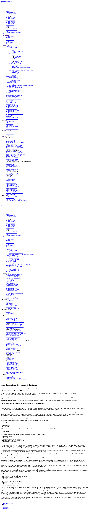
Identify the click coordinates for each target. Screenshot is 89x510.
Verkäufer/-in (14, 66)
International (6, 94)
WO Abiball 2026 (10, 174)
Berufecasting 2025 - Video (12, 190)
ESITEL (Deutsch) (10, 100)
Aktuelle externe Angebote (12, 105)
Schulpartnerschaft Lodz (11, 111)
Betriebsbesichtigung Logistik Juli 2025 (15, 147)
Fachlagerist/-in (15, 52)
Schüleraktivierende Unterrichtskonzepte (15, 15)
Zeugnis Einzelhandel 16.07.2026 (13, 151)
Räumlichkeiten (9, 125)
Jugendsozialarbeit (7, 130)
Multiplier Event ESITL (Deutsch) (13, 97)
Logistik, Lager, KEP (13, 47)
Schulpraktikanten (10, 40)
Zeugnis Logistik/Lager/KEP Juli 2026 (14, 145)
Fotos (4, 136)
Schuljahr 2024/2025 (10, 18)
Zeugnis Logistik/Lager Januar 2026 (14, 146)
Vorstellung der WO (13, 77)
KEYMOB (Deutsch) (11, 102)
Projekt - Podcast (15, 62)
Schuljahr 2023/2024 (10, 20)
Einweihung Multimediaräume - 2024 (14, 193)
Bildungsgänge (6, 45)
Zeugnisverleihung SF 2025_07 (13, 157)
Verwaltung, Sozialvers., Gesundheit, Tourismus (16, 200)
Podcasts (8, 135)
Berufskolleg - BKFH (11, 82)
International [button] (6, 273)
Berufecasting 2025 (10, 189)
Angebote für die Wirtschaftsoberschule (14, 114)
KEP (13, 50)
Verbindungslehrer (10, 121)
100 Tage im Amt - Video (11, 188)
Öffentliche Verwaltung (17, 73)
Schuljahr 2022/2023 (10, 21)
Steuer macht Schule (10, 140)
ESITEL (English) (10, 101)
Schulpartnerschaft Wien (11, 109)
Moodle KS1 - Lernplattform (12, 126)
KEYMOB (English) (10, 104)
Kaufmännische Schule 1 (8, 503)
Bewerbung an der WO (14, 78)
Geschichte (8, 26)
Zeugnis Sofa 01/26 (10, 170)
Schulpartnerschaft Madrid (12, 107)
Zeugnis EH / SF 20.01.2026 (12, 156)
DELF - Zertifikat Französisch (15, 89)
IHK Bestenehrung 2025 (11, 185)
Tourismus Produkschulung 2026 (13, 166)
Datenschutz (6, 508)
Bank (13, 55)
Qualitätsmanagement (11, 13)
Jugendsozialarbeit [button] (7, 309)
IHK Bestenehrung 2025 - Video (13, 186)
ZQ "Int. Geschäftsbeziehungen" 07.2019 (15, 142)
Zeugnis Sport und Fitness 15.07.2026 (14, 152)
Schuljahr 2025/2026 (10, 17)
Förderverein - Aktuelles (11, 30)
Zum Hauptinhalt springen (6, 1)
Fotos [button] (4, 315)
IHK (7, 31)
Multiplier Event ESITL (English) (13, 99)
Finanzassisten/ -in (18, 57)
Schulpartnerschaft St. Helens (12, 110)
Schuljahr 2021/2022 (10, 22)
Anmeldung (8, 92)
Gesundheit (14, 71)
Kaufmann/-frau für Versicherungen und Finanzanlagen (26, 60)
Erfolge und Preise (10, 25)
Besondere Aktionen (10, 12)
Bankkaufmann (17, 56)
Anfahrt (5, 505)
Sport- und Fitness (16, 68)
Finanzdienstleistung (10, 198)
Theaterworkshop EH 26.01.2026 (13, 155)
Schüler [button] (5, 299)
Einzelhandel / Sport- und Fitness (16, 63)
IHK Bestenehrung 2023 (11, 149)
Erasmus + (8, 116)
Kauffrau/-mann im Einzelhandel (19, 65)
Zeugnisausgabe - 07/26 (11, 139)
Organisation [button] (6, 238)
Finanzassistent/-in (18, 61)
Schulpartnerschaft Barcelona (12, 106)
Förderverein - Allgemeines (12, 28)
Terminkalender (9, 42)
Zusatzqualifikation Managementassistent (21, 67)
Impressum (5, 507)
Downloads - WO (13, 81)
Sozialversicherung (16, 72)
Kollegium (8, 38)
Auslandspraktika (10, 115)
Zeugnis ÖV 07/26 (10, 162)
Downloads (5, 195)
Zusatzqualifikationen (11, 86)
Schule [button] (4, 213)
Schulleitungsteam (10, 36)
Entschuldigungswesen (11, 127)
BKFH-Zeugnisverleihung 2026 (13, 173)
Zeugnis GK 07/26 (10, 164)
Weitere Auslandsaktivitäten (12, 119)
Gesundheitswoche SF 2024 (12, 160)
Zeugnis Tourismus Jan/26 (12, 169)
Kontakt (8, 132)
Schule (4, 10)
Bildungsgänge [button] (6, 248)
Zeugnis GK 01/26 (10, 168)
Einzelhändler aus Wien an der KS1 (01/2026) (16, 154)
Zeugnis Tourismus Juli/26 (12, 165)
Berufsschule (9, 46)
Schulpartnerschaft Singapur (12, 112)
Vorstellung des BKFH (14, 84)
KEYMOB (8, 176)
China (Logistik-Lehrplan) (12, 117)
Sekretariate (8, 37)
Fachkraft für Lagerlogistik (17, 51)
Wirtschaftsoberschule (11, 76)
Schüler (5, 120)
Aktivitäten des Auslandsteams (13, 96)
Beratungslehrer (9, 124)
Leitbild (8, 11)
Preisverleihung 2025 (10, 179)
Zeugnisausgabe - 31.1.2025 (12, 141)
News (4, 33)
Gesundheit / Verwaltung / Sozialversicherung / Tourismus (21, 70)
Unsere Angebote (10, 134)
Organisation (6, 35)
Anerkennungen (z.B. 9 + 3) (12, 129)
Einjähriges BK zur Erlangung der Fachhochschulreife (21, 85)
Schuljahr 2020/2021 (10, 23)
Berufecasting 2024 (10, 194)
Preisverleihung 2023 (10, 180)
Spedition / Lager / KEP (11, 196)
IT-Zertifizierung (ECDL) (14, 91)
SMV (7, 122)
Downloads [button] (5, 374)
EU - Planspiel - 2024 (11, 191)
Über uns (8, 131)
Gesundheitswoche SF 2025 (12, 159)
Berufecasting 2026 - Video (12, 184)
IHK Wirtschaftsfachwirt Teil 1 (15, 87)
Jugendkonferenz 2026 (11, 183)
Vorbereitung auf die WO (14, 80)
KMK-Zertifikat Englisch (14, 90)
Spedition (14, 48)
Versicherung (14, 58)
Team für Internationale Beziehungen (14, 95)
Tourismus (14, 75)
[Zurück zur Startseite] (2, 6)
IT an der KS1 (9, 43)
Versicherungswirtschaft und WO (13, 32)
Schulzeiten (8, 41)
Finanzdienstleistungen (14, 53)
